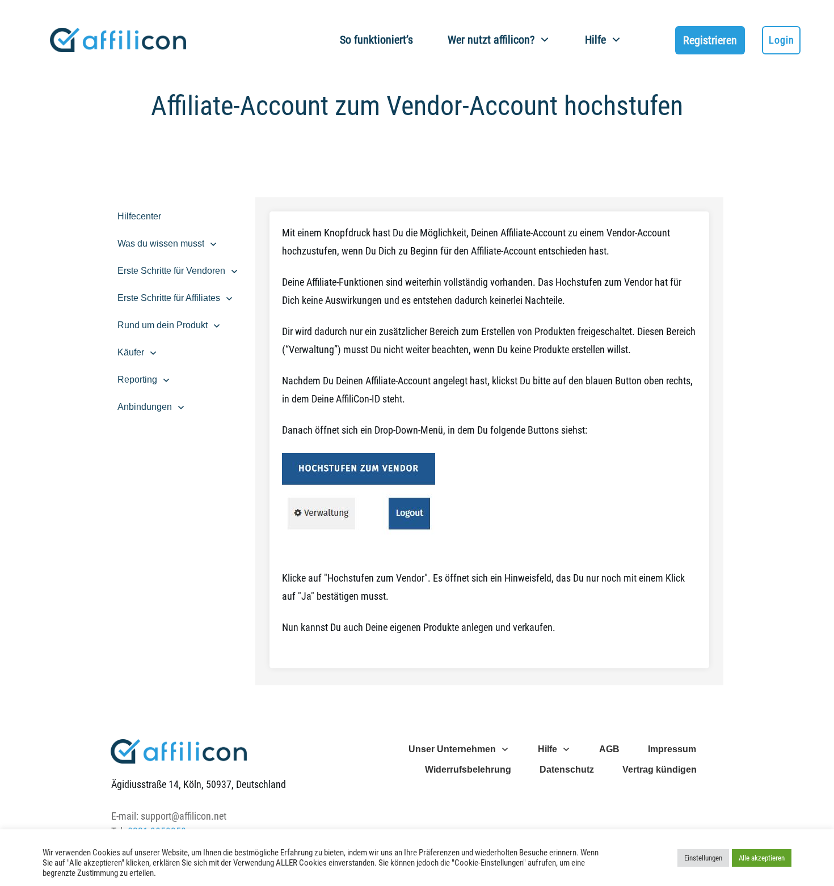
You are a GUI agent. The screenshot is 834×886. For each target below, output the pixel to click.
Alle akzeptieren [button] (762, 858)
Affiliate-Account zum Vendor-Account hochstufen (417, 106)
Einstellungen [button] (703, 858)
